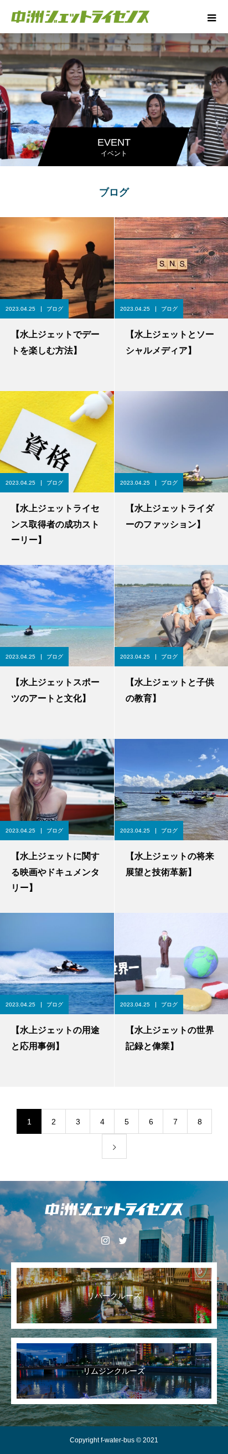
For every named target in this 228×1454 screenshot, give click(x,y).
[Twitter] (122, 1240)
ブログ (54, 309)
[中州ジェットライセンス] (114, 1209)
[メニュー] (211, 16)
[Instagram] (105, 1240)
